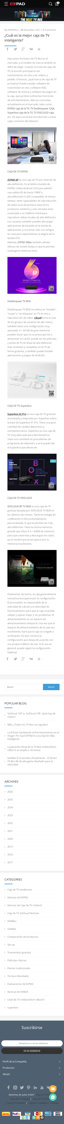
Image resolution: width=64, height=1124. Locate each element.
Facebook (8, 1087)
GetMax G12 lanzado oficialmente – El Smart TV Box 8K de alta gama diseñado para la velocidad (32, 761)
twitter (15, 49)
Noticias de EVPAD (17, 897)
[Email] (53, 1089)
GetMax (11, 929)
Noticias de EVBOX (17, 991)
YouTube (42, 1087)
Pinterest (29, 1087)
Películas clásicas (16, 960)
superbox (12, 1007)
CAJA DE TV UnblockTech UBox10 (25, 999)
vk (31, 49)
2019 (10, 846)
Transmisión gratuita (19, 952)
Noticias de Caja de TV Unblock (24, 905)
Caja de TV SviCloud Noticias (23, 913)
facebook (7, 49)
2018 (10, 854)
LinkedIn (35, 1087)
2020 (10, 838)
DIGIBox (11, 921)
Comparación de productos (22, 936)
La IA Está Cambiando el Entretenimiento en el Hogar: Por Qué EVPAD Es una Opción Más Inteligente (33, 736)
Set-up (11, 944)
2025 (10, 799)
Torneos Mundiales (18, 976)
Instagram (15, 1087)
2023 (10, 815)
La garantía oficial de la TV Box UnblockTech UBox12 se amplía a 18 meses (31, 748)
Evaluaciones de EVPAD (20, 984)
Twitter (22, 1087)
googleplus (23, 49)
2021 (10, 831)
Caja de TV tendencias (19, 889)
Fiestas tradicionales (18, 968)
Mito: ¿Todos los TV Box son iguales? (27, 724)
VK (49, 1087)
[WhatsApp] (53, 1097)
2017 (10, 862)
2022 (10, 823)
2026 (10, 791)
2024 (10, 807)
